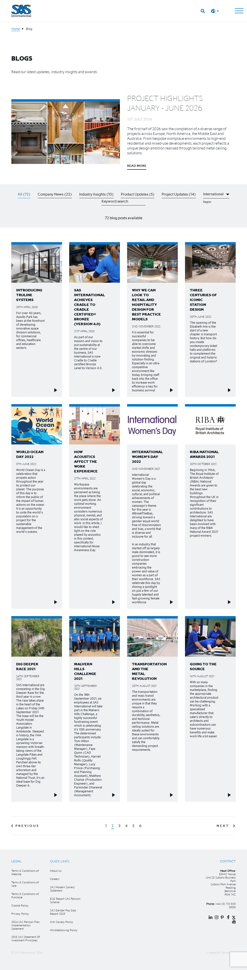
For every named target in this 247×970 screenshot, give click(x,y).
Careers (54, 879)
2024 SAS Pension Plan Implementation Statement (25, 925)
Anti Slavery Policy (61, 922)
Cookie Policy (19, 905)
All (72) (24, 194)
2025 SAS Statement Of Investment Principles (25, 938)
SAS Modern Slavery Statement (62, 888)
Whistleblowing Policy (63, 930)
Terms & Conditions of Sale (25, 883)
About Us (56, 870)
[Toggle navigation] (239, 10)
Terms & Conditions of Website (25, 872)
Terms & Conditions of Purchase (25, 895)
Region (207, 202)
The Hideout (228, 952)
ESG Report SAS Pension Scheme (65, 900)
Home (15, 29)
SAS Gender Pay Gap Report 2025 (63, 911)
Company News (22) (55, 194)
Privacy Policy (20, 913)
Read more (136, 165)
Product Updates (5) (137, 194)
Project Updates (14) (179, 194)
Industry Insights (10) (96, 194)
